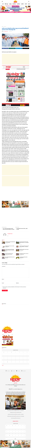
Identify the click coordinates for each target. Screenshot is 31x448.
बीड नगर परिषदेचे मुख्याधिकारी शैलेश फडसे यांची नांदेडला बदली (9, 257)
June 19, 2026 (21, 251)
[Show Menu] (2, 1)
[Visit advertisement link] (15, 9)
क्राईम (29, 4)
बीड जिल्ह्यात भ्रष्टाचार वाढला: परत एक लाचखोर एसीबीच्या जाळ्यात (9, 246)
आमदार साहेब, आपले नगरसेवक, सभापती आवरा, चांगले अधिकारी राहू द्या (23, 254)
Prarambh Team (6, 31)
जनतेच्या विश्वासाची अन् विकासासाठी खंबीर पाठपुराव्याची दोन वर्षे (23, 257)
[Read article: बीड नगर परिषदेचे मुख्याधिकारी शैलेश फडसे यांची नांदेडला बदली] (3, 258)
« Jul (2, 365)
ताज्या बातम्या (5, 26)
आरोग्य (26, 4)
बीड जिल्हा (14, 4)
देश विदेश (18, 4)
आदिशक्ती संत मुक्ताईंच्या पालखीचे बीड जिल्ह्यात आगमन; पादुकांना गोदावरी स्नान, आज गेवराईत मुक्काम (9, 250)
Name (3, 279)
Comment (4, 266)
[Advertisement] (15, 20)
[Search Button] (28, 1)
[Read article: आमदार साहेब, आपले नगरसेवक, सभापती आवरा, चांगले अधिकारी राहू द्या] (17, 254)
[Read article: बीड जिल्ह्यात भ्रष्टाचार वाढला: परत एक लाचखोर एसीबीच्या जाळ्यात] (3, 247)
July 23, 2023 (10, 31)
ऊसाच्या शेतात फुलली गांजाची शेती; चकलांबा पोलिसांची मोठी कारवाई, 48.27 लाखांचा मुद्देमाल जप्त (24, 242)
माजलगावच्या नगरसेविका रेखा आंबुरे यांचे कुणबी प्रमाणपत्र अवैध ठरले (23, 250)
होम (3, 4)
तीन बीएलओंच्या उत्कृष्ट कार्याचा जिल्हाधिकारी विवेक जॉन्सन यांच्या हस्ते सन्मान (10, 242)
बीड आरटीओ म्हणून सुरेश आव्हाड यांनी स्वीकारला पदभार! (15, 418)
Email (3, 283)
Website (17, 283)
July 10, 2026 (7, 243)
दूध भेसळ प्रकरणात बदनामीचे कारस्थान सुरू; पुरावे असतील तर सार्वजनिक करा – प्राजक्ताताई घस (24, 246)
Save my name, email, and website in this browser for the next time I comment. (14, 287)
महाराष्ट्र (10, 4)
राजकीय (22, 4)
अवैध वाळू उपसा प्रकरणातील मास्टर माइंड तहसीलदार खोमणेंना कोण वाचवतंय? (9, 254)
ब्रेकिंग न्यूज (6, 4)
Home (2, 26)
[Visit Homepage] (15, 1)
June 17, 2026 (7, 255)
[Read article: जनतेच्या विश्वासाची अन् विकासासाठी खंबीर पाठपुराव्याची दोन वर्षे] (17, 258)
